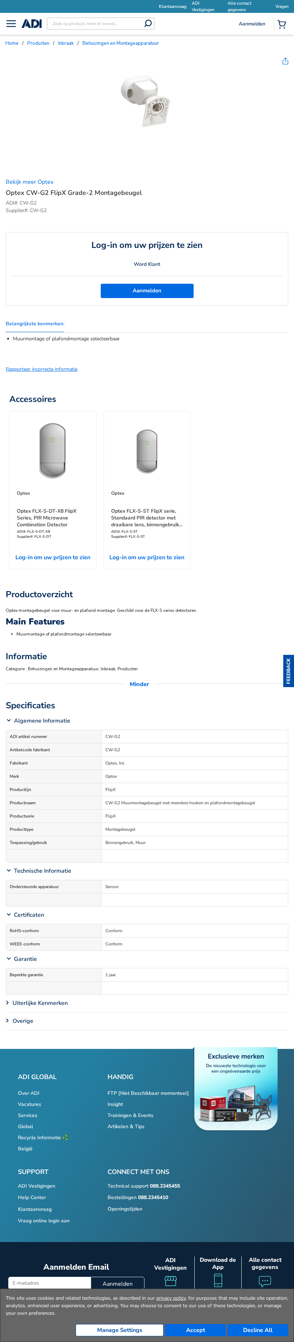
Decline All (257, 1330)
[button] (288, 671)
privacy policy (171, 1298)
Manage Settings (119, 1330)
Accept (195, 1330)
